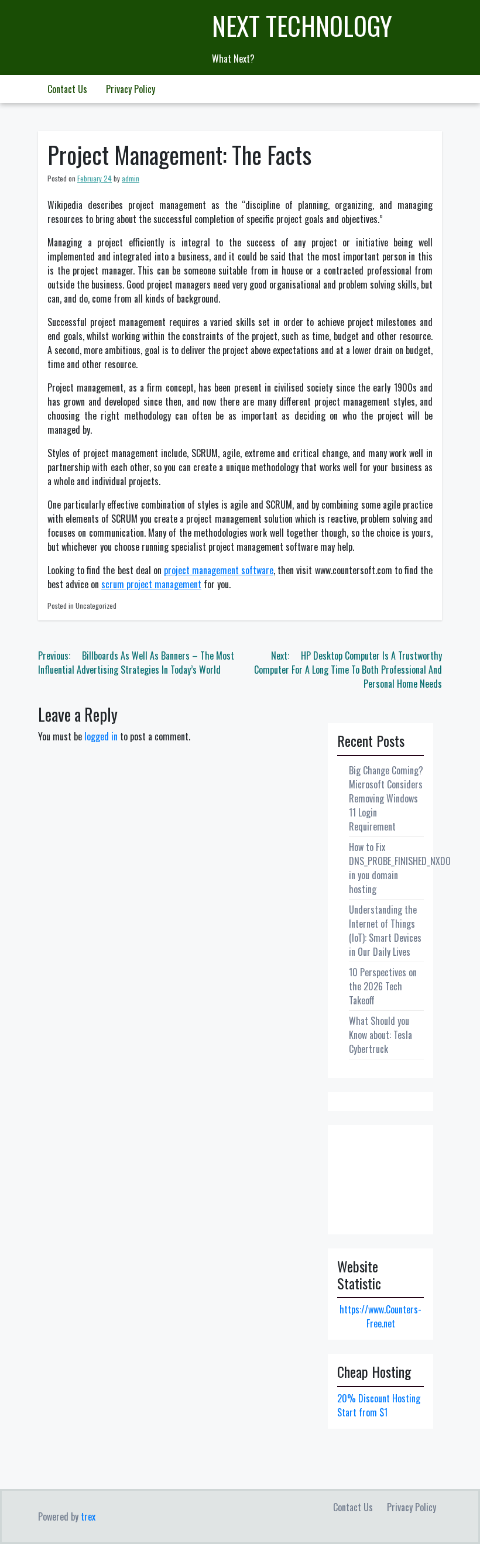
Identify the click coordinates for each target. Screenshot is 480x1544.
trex (88, 1516)
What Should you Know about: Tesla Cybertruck (380, 1035)
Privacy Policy (130, 89)
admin (130, 178)
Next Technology (302, 25)
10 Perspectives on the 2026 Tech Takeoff (383, 986)
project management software (218, 570)
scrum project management (151, 584)
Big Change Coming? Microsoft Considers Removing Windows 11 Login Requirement (386, 798)
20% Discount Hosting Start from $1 (378, 1405)
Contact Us (67, 89)
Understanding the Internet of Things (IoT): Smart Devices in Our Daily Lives (385, 931)
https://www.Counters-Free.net (380, 1316)
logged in (101, 736)
